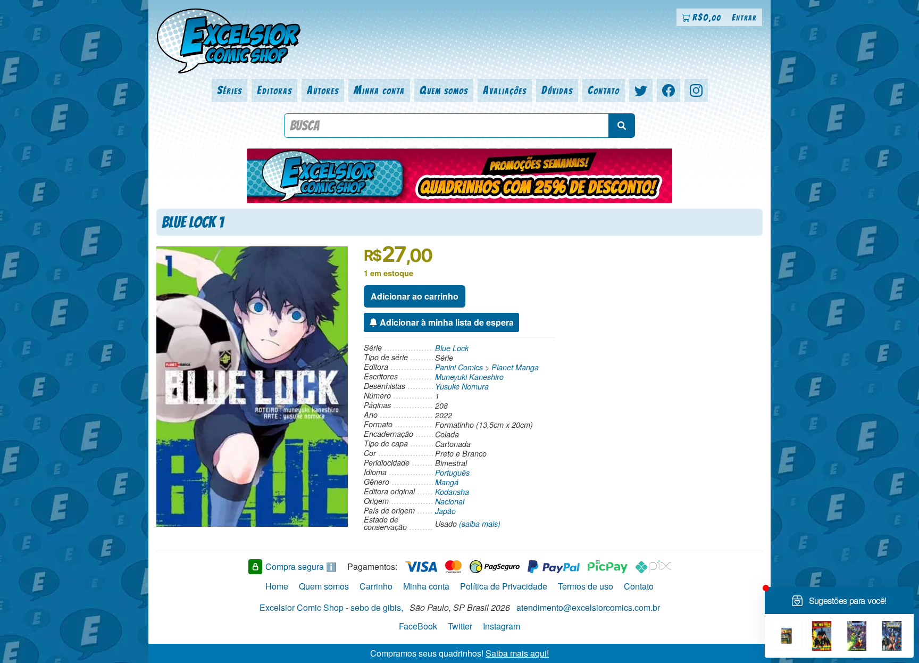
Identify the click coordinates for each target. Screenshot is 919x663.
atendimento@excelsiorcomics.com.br (588, 607)
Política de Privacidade (503, 586)
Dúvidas (557, 90)
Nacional (449, 501)
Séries (229, 90)
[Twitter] (641, 90)
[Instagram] (696, 90)
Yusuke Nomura (462, 386)
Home (276, 586)
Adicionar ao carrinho (414, 296)
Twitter (460, 626)
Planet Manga (515, 367)
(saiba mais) (479, 523)
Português (452, 472)
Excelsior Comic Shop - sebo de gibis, (331, 607)
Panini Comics (459, 367)
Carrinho (376, 586)
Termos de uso (585, 586)
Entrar (744, 17)
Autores (323, 90)
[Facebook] (668, 90)
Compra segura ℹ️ (301, 566)
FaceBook (418, 626)
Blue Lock (452, 348)
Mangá (446, 482)
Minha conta (379, 90)
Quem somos (444, 90)
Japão (445, 510)
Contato (604, 90)
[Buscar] (621, 125)
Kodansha (452, 491)
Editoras (274, 90)
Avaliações (505, 90)
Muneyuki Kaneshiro (469, 376)
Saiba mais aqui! (517, 653)
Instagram (501, 626)
